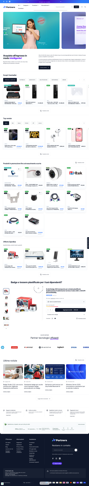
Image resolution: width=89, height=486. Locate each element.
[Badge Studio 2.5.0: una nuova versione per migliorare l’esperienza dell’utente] (13, 371)
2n (26, 182)
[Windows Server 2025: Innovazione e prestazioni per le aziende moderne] (76, 371)
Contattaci (32, 442)
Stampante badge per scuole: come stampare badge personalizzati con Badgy (33, 386)
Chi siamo (8, 442)
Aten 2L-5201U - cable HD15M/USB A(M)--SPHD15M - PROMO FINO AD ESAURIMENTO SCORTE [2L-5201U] (11, 232)
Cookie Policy (19, 449)
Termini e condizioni (19, 451)
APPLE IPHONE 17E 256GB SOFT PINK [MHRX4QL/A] (74, 146)
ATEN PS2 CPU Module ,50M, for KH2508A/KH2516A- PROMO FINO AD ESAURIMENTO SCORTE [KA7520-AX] (73, 209)
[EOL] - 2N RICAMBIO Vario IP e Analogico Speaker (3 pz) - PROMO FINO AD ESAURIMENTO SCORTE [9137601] (32, 185)
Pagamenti (19, 442)
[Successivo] (60, 1)
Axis (6, 206)
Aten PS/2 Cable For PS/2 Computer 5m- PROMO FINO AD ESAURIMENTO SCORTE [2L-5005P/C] (53, 209)
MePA (30, 444)
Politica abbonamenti (32, 459)
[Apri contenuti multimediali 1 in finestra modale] (26, 304)
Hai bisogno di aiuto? (82, 318)
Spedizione (53, 298)
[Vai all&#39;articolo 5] (6, 318)
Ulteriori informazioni (81, 424)
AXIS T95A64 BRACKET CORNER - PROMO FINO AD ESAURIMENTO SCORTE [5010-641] (11, 209)
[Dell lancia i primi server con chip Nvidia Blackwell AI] (55, 371)
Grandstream (8, 182)
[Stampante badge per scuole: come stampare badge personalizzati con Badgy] (34, 371)
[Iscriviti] (76, 450)
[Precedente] (28, 1)
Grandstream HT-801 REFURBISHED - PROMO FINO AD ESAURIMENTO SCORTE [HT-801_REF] (10, 185)
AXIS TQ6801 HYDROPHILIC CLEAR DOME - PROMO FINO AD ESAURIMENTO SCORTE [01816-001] (31, 209)
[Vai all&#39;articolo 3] (6, 305)
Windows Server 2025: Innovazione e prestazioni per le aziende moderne (75, 386)
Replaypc (70, 100)
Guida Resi (32, 453)
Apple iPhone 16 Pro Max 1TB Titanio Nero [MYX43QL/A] (10, 146)
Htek (69, 182)
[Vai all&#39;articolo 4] (6, 311)
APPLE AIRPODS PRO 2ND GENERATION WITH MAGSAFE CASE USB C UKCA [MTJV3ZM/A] (53, 146)
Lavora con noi (9, 449)
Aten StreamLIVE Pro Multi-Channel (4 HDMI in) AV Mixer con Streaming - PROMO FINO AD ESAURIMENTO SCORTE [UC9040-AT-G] (31, 232)
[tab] (10, 80)
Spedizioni (19, 444)
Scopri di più (8, 415)
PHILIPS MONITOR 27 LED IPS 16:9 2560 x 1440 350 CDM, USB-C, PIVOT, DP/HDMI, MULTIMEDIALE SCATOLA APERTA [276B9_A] (74, 267)
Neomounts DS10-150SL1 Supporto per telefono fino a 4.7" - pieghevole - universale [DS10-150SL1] (53, 267)
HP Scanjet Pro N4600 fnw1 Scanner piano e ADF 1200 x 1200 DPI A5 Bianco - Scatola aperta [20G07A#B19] (32, 267)
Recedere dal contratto (88, 243)
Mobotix (48, 182)
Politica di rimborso (31, 456)
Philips (69, 264)
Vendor (7, 444)
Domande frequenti (34, 462)
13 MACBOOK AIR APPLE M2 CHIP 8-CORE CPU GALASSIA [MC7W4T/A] (31, 146)
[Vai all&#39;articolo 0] (6, 291)
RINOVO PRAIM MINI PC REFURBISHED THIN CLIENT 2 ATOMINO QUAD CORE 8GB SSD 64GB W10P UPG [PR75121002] (11, 103)
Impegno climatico (8, 451)
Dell (27, 100)
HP (26, 264)
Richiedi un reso (33, 451)
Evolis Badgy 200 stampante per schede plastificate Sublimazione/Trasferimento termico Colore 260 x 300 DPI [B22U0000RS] (11, 267)
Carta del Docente (33, 446)
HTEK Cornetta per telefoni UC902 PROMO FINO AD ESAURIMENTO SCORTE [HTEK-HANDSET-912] (74, 185)
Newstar (49, 264)
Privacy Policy (20, 446)
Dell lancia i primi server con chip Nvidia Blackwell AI (54, 385)
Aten (48, 206)
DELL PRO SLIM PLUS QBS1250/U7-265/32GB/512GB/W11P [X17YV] (31, 103)
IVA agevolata (32, 449)
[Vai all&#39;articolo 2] (6, 298)
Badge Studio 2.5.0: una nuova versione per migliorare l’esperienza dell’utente (13, 386)
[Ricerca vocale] (72, 7)
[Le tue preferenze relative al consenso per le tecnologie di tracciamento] (2, 483)
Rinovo (6, 100)
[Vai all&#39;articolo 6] (6, 325)
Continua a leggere (6, 391)
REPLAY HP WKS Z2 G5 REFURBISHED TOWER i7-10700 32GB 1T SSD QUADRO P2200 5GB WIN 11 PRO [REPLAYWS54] (74, 103)
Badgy (6, 264)
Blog (7, 446)
